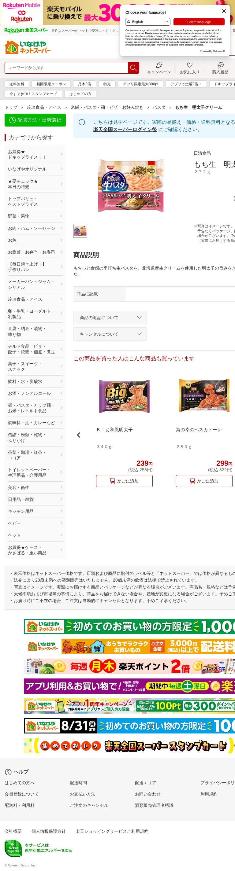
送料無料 (16, 84)
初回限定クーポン (51, 84)
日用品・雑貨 (21, 499)
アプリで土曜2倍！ (186, 84)
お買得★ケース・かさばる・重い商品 (27, 550)
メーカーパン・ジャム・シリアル (31, 284)
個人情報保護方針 (49, 831)
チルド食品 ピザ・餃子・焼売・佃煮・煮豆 (31, 349)
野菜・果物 (18, 216)
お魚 (12, 240)
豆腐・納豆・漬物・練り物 (27, 331)
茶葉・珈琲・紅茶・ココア (27, 455)
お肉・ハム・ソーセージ (31, 228)
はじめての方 (80, 94)
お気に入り (190, 72)
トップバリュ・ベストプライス (23, 201)
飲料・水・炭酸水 (25, 381)
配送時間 (78, 782)
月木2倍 (84, 84)
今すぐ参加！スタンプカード (33, 94)
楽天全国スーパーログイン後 (125, 129)
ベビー (14, 523)
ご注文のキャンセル (89, 805)
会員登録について (22, 794)
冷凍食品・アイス (44, 107)
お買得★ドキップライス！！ (27, 154)
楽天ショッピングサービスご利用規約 (112, 831)
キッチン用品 (21, 511)
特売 (107, 84)
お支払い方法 (82, 794)
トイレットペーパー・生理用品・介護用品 (29, 472)
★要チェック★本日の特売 (23, 184)
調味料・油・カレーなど (31, 422)
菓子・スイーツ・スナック (25, 366)
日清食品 (202, 153)
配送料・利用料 (20, 805)
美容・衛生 (18, 487)
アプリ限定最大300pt (140, 84)
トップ (11, 107)
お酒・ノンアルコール (29, 393)
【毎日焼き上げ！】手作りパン (27, 267)
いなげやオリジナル (27, 169)
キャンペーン (159, 72)
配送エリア (145, 782)
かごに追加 (128, 481)
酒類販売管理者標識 (154, 805)
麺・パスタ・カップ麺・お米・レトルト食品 (31, 408)
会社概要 (13, 831)
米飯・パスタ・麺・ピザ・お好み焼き (107, 107)
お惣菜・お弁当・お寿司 (31, 252)
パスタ (159, 107)
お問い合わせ (148, 794)
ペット (14, 535)
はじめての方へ (20, 782)
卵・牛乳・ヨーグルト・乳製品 (31, 314)
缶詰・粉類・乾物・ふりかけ (27, 437)
